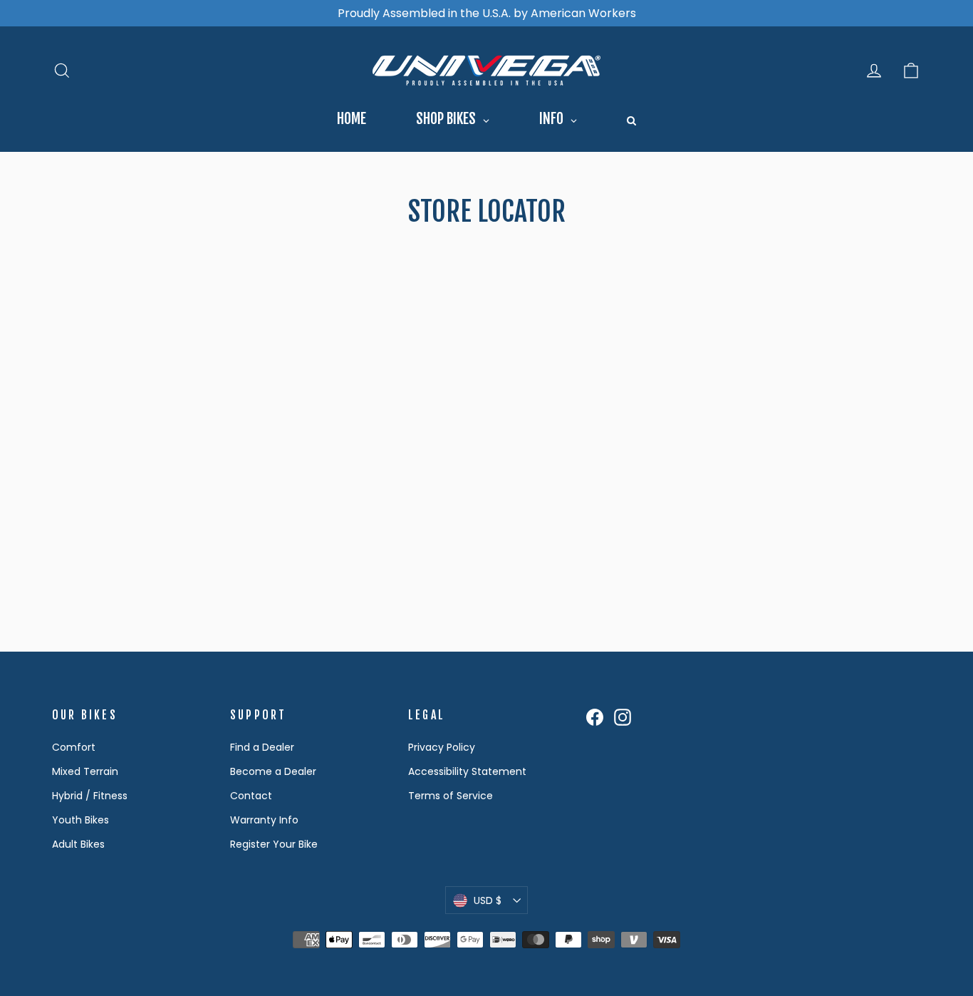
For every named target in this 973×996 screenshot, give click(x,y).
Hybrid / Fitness (90, 796)
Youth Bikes (80, 820)
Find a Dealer (262, 747)
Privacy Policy (441, 747)
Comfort (73, 747)
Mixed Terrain (85, 771)
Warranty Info (264, 820)
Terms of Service (450, 796)
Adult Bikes (78, 844)
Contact (251, 796)
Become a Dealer (273, 771)
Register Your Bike (274, 844)
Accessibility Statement (467, 771)
